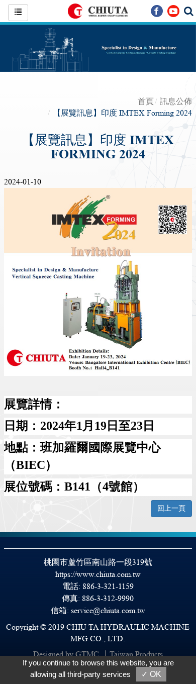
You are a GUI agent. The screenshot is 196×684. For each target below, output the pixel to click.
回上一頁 (171, 508)
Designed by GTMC (66, 654)
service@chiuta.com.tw (108, 610)
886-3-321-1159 (108, 586)
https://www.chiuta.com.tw (98, 574)
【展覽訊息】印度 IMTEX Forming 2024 (122, 113)
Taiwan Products (136, 654)
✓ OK (151, 674)
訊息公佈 (176, 101)
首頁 (146, 101)
